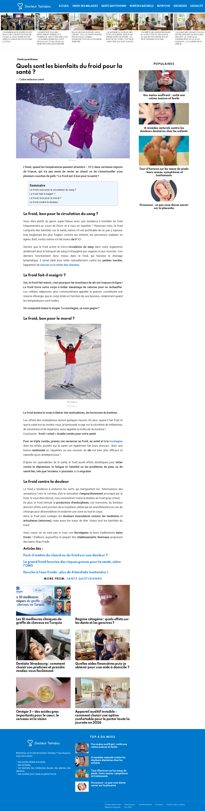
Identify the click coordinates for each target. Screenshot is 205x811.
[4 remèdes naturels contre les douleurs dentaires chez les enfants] (164, 113)
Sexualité (196, 6)
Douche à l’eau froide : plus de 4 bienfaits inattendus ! (65, 572)
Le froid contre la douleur (44, 202)
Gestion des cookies (175, 805)
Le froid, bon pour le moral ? (45, 198)
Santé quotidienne (113, 6)
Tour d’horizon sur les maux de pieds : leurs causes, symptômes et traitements (164, 172)
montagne (115, 441)
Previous (1, 30)
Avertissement (145, 805)
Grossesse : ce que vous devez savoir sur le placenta (108, 784)
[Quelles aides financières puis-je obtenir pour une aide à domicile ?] (102, 644)
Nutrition (163, 6)
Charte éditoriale (113, 805)
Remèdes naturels (141, 6)
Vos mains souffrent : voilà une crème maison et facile (109, 745)
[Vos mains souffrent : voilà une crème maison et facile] (164, 81)
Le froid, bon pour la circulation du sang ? (53, 189)
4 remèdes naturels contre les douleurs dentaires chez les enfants (108, 760)
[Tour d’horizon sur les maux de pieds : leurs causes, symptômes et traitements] (164, 150)
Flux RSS (128, 807)
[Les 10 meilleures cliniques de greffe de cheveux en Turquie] (43, 600)
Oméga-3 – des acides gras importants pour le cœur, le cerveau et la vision (37, 715)
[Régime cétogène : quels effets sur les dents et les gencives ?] (102, 600)
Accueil (64, 6)
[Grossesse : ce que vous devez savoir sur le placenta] (164, 190)
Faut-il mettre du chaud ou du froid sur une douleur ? (65, 555)
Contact (159, 805)
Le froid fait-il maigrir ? (42, 193)
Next (203, 30)
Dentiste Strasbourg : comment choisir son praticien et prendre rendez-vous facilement (40, 667)
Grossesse (180, 6)
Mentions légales (113, 807)
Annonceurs (129, 805)
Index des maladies (85, 6)
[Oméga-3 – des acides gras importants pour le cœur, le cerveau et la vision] (43, 692)
